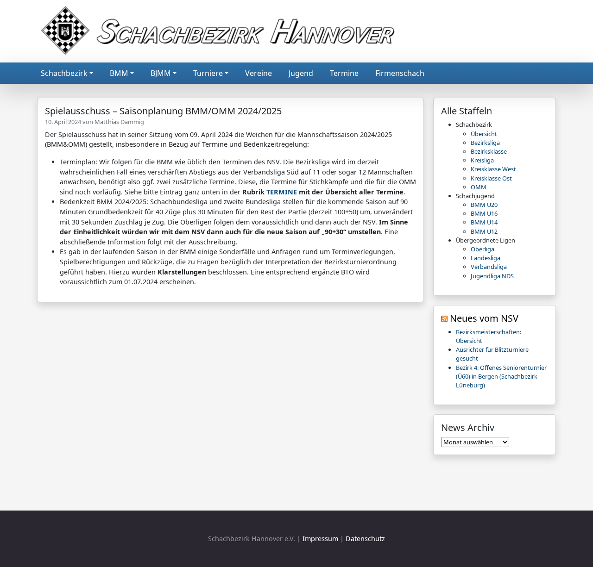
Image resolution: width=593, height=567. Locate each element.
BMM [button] (119, 73)
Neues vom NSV (484, 318)
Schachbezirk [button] (64, 73)
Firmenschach (399, 73)
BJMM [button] (161, 73)
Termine (344, 73)
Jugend (301, 73)
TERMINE (281, 191)
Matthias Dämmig (119, 122)
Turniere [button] (208, 73)
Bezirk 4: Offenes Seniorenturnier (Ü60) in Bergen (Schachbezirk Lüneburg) (501, 376)
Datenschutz (365, 538)
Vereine (258, 73)
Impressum (320, 538)
